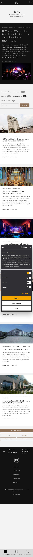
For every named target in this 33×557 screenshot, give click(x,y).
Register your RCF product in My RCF (26, 451)
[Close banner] (30, 247)
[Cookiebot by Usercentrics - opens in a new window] (20, 247)
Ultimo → (24, 439)
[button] (16, 430)
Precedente (25, 435)
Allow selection (16, 303)
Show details (24, 293)
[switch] (29, 278)
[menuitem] (16, 494)
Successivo (8, 439)
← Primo (8, 435)
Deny (16, 308)
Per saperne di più (8, 61)
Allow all (16, 298)
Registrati (12, 14)
